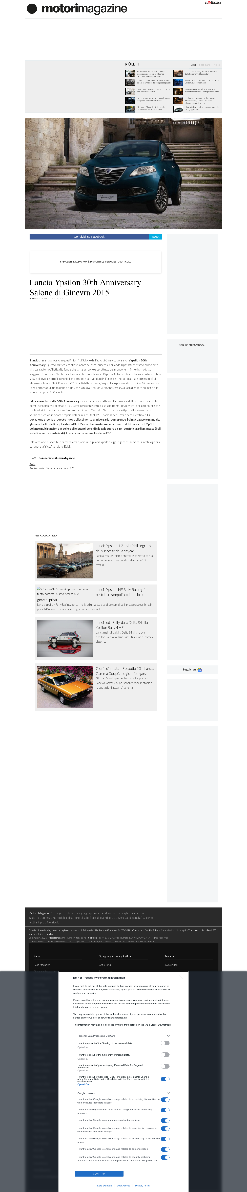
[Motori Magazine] (77, 9)
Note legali (181, 930)
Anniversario (37, 468)
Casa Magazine (42, 964)
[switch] (165, 1043)
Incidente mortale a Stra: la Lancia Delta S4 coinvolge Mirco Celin (202, 81)
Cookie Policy (151, 930)
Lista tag (49, 934)
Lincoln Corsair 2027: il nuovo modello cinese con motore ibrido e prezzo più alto (154, 81)
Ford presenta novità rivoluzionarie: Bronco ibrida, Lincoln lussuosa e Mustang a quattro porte (200, 100)
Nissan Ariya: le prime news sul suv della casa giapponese (202, 108)
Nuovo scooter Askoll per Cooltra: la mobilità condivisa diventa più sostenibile (202, 90)
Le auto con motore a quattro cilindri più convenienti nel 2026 (154, 90)
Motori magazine (57, 937)
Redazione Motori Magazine (58, 458)
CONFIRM (99, 1174)
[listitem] (123, 1035)
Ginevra (50, 468)
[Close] (181, 978)
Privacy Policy (142, 1185)
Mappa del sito (36, 934)
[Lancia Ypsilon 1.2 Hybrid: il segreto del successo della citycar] (66, 560)
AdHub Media (90, 937)
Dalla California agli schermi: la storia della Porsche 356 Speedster (201, 72)
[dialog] (123, 1081)
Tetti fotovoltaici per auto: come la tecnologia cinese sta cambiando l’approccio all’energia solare (151, 74)
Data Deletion (104, 1185)
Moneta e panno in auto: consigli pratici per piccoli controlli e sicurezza (153, 99)
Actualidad (105, 964)
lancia (59, 468)
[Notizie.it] (213, 3)
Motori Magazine (39, 913)
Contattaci (137, 930)
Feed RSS (211, 930)
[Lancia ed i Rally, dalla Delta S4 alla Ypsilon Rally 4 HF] (66, 638)
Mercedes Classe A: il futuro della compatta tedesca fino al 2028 (151, 108)
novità (67, 468)
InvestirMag (171, 964)
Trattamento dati (196, 930)
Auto (32, 464)
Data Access (123, 1185)
